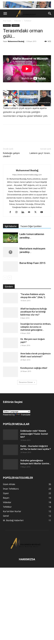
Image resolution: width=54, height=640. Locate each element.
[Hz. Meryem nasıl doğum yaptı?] (10, 343)
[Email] (34, 48)
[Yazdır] (41, 48)
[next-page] (10, 278)
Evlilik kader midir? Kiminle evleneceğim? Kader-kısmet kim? (34, 434)
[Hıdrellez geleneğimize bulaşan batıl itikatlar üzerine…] (10, 464)
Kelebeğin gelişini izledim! (11, 155)
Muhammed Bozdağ (16, 41)
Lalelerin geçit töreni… (40, 153)
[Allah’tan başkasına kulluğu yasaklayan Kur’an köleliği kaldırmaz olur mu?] (10, 312)
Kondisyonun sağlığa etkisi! (33, 368)
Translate (25, 414)
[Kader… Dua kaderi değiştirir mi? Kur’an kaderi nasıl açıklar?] (10, 450)
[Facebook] (13, 48)
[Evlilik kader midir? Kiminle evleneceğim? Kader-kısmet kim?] (10, 434)
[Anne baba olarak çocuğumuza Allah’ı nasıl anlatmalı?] (10, 357)
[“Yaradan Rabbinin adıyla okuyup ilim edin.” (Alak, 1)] (10, 298)
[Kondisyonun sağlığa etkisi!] (10, 371)
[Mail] (30, 212)
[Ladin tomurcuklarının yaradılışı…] (10, 237)
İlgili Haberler (11, 226)
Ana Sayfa (7, 20)
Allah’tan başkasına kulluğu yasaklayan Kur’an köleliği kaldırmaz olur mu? (33, 312)
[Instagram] (17, 212)
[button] (5, 13)
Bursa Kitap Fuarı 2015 (32, 262)
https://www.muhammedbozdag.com (27, 175)
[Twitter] (20, 48)
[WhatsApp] (6, 48)
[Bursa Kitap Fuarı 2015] (10, 266)
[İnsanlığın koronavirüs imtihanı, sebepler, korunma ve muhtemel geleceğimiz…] (10, 327)
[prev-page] (5, 278)
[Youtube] (42, 212)
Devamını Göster (26, 382)
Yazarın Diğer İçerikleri (31, 226)
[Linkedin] (27, 48)
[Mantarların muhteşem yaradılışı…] (10, 252)
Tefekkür (27, 20)
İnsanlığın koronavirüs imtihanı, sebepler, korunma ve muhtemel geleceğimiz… (35, 327)
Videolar (17, 20)
